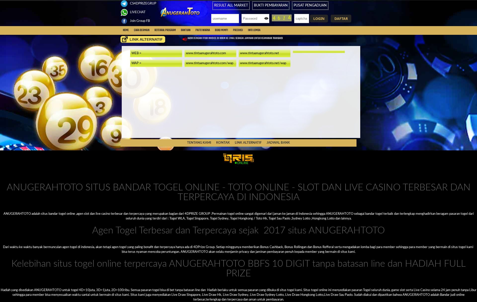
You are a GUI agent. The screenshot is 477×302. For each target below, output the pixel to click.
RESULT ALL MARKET (231, 5)
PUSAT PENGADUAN (310, 5)
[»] (142, 39)
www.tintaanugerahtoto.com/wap (209, 63)
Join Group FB (139, 20)
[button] (319, 18)
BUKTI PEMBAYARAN (271, 5)
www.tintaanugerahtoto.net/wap (263, 63)
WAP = (136, 63)
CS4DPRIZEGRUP (142, 3)
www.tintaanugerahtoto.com (206, 53)
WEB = (136, 53)
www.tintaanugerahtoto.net (259, 53)
